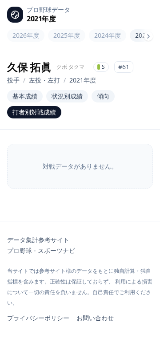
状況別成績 (67, 96)
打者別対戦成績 (34, 112)
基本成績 (24, 96)
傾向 (103, 96)
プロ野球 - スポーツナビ (41, 250)
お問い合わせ (95, 318)
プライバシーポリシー (38, 318)
